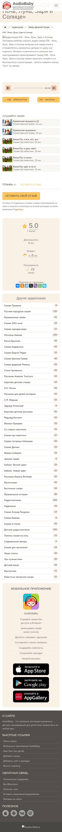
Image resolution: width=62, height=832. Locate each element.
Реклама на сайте (12, 799)
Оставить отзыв (31, 184)
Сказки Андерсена (13, 347)
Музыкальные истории (16, 494)
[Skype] (44, 286)
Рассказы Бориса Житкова (18, 476)
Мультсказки (10, 482)
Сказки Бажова (12, 518)
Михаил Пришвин (13, 423)
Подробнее (18, 209)
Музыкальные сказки (15, 317)
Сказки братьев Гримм (16, 358)
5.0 (33, 225)
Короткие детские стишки (17, 382)
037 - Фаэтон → (48, 99)
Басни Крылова (12, 341)
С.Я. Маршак (11, 400)
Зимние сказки (11, 459)
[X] (31, 286)
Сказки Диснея (11, 447)
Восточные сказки (13, 488)
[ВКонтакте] (18, 286)
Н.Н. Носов (10, 388)
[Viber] (35, 286)
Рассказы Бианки (13, 335)
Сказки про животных (15, 435)
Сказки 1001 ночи (13, 323)
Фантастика (10, 571)
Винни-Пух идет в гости (24, 167)
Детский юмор (11, 565)
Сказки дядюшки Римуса (17, 364)
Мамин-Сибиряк (12, 453)
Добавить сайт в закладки (16, 761)
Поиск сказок (10, 741)
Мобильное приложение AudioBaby (21, 746)
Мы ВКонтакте (10, 784)
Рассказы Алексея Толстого (18, 376)
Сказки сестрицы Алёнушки (18, 441)
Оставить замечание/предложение (21, 794)
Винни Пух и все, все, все (25, 139)
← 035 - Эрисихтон (15, 99)
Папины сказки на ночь (16, 535)
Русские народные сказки (17, 311)
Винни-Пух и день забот (24, 148)
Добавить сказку (11, 756)
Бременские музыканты (24, 130)
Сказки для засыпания (16, 547)
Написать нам (10, 789)
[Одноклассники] (22, 286)
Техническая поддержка (15, 779)
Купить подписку (11, 766)
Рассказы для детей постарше (20, 394)
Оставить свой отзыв (21, 196)
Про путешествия (13, 559)
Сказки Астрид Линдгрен (17, 512)
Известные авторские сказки (19, 577)
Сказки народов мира (15, 329)
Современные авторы (15, 541)
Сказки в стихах (12, 524)
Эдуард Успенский (13, 406)
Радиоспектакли (12, 500)
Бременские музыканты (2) (26, 121)
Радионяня (10, 506)
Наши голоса (11, 553)
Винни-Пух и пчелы (22, 157)
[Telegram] (26, 286)
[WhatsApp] (40, 286)
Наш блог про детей (13, 751)
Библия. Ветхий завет (15, 465)
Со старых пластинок (15, 429)
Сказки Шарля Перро (15, 352)
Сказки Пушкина (12, 305)
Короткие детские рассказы (18, 411)
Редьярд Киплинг (13, 417)
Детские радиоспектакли (17, 529)
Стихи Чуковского (13, 370)
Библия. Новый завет (15, 470)
